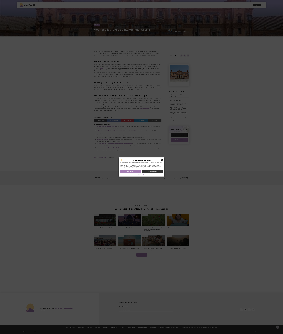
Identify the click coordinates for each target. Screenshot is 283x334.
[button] (162, 160)
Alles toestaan (130, 171)
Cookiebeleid (141, 174)
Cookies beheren (152, 171)
